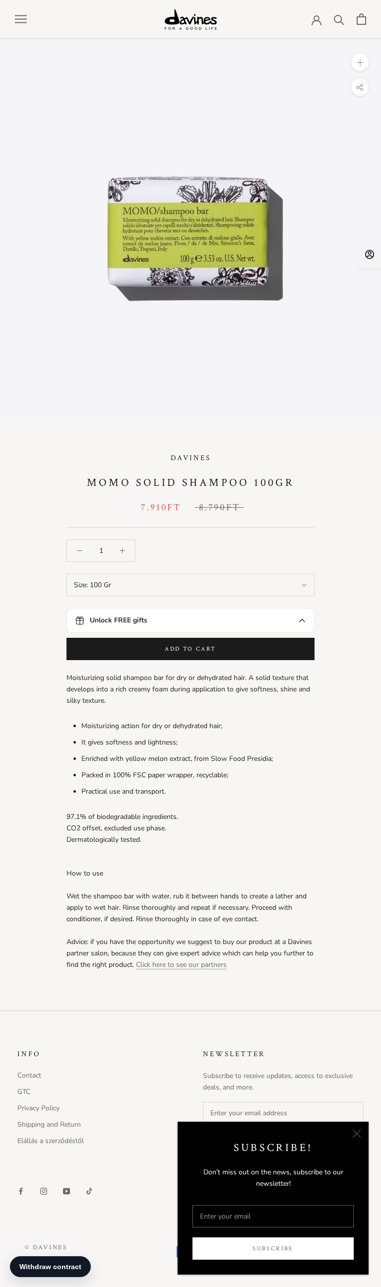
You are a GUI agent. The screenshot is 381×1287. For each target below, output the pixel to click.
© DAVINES (46, 1247)
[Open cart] (361, 19)
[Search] (339, 19)
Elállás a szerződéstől (50, 1141)
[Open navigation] (21, 19)
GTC (23, 1091)
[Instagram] (43, 1190)
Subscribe (273, 1248)
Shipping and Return (49, 1124)
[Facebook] (20, 1190)
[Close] (356, 1133)
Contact (29, 1075)
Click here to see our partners (181, 964)
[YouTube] (66, 1190)
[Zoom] (360, 61)
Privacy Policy (38, 1108)
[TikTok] (89, 1190)
